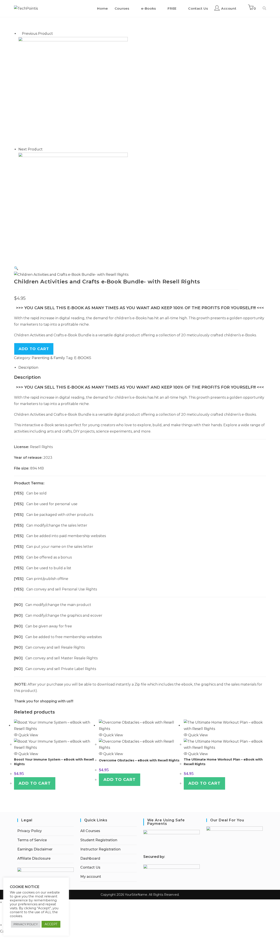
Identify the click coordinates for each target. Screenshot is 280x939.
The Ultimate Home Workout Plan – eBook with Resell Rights (223, 761)
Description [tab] (28, 367)
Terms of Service (32, 840)
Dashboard (90, 858)
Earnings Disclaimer (34, 849)
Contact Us (90, 867)
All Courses (90, 831)
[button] (16, 268)
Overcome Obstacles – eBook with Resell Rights (139, 760)
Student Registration (98, 840)
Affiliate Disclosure (34, 858)
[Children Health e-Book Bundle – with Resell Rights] (73, 91)
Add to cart (35, 783)
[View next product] (45, 149)
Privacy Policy (29, 831)
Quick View (28, 735)
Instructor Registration (100, 849)
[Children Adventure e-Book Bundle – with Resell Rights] (73, 207)
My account (90, 876)
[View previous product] (19, 33)
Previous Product (37, 33)
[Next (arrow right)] (272, 469)
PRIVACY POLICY (26, 924)
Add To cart (34, 349)
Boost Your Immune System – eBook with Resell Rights (54, 761)
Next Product (30, 149)
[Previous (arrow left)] (7, 469)
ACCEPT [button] (51, 924)
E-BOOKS (82, 358)
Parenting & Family (48, 358)
